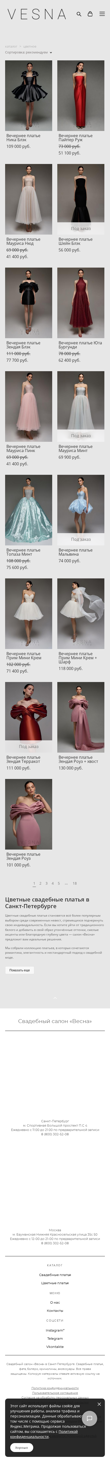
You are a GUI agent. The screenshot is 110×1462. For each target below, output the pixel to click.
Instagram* (55, 1330)
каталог (11, 46)
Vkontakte (55, 1347)
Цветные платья (55, 1283)
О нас (55, 1302)
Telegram (55, 1338)
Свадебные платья (55, 1275)
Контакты (55, 1311)
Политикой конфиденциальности (44, 1434)
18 (75, 883)
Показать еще (19, 970)
